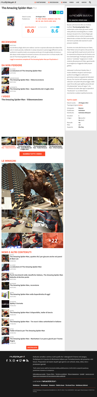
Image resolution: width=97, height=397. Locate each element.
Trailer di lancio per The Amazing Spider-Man (27, 330)
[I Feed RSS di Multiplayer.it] (27, 360)
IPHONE (44, 19)
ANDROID (50, 19)
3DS (42, 21)
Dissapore (52, 385)
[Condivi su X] (54, 12)
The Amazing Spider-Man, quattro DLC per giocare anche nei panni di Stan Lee (36, 257)
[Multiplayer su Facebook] (7, 360)
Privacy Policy (50, 374)
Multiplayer (36, 385)
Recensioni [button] (54, 2)
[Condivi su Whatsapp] (58, 12)
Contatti (82, 374)
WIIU (54, 21)
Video (71, 2)
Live (77, 2)
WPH (50, 21)
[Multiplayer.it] (8, 2)
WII (37, 21)
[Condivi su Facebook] (50, 12)
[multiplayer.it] (17, 357)
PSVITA (46, 21)
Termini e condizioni (61, 374)
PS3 (59, 19)
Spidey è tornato (16, 303)
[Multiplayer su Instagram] (14, 360)
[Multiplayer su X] (10, 360)
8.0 (30, 30)
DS (39, 21)
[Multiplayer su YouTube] (24, 360)
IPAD (39, 19)
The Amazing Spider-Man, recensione (24, 285)
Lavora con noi (89, 374)
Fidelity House (60, 385)
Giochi (84, 2)
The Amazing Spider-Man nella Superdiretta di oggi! (30, 294)
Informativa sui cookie (39, 374)
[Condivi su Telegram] (61, 12)
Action (81, 105)
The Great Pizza (70, 385)
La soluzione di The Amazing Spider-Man (26, 71)
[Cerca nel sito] (90, 2)
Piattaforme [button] (41, 2)
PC (36, 19)
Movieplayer (44, 385)
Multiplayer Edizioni (82, 385)
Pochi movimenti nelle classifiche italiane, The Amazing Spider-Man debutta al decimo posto (36, 276)
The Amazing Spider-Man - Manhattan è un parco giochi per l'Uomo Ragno (36, 340)
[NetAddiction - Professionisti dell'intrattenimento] (49, 381)
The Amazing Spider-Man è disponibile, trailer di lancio (31, 312)
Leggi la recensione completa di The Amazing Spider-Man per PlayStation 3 (34, 59)
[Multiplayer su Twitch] (20, 360)
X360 (55, 19)
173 (58, 27)
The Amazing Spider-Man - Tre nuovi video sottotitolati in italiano (35, 321)
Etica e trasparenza (73, 374)
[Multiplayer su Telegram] (17, 360)
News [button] (65, 2)
